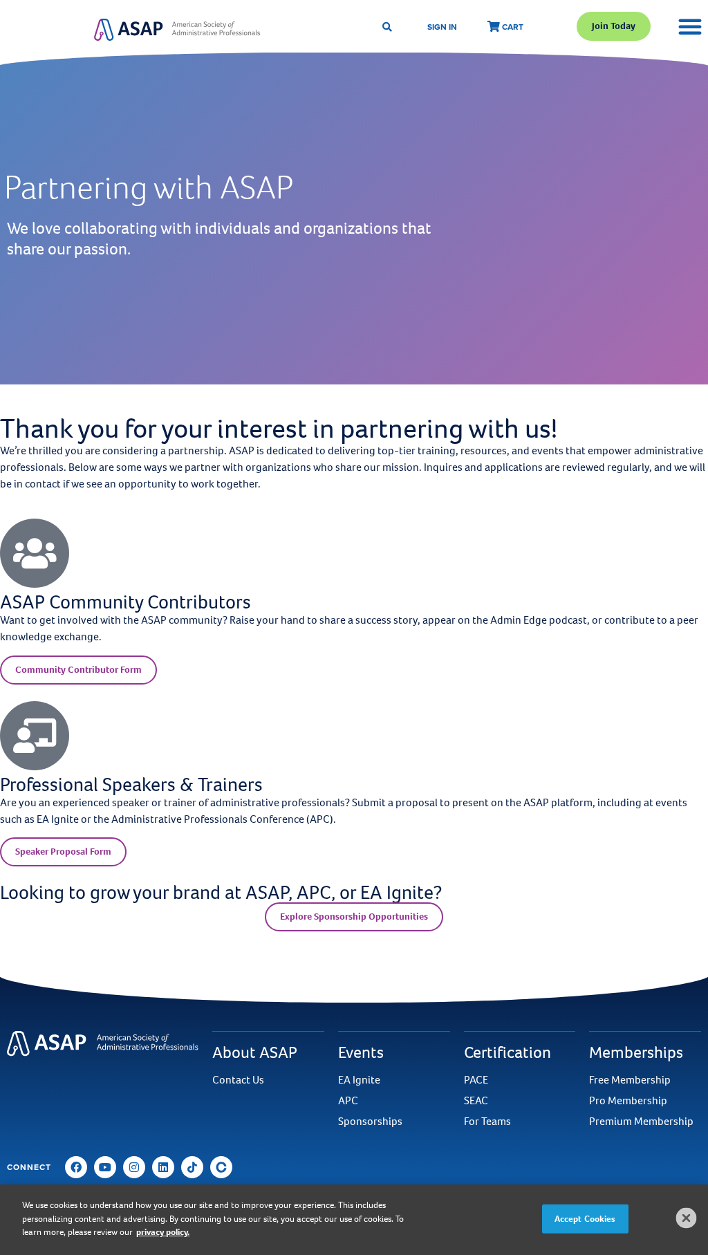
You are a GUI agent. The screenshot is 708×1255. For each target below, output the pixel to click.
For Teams (487, 1121)
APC (348, 1101)
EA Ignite (359, 1080)
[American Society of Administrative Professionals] (177, 29)
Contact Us (238, 1080)
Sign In (442, 26)
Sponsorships (370, 1121)
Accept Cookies (585, 1219)
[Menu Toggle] (690, 26)
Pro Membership (628, 1101)
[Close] (686, 1218)
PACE (476, 1080)
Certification (507, 1052)
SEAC (476, 1101)
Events (361, 1052)
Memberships (636, 1052)
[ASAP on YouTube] (105, 1167)
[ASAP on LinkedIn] (163, 1167)
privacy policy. (162, 1232)
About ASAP (254, 1052)
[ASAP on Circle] (221, 1167)
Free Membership (630, 1080)
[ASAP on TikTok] (192, 1167)
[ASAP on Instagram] (134, 1167)
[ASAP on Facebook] (76, 1167)
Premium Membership (641, 1121)
